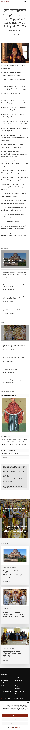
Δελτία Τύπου (14, 10)
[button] (27, 702)
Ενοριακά (18, 686)
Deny (15, 719)
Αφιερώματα (4, 680)
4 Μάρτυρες (14, 441)
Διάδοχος (3, 444)
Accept (15, 715)
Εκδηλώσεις (18, 683)
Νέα (2, 688)
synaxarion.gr (4, 457)
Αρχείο (6, 10)
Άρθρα (3, 677)
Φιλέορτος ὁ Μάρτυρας (22, 441)
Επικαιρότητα (22, 10)
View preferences (15, 723)
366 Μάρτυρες (15, 444)
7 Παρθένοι (8, 444)
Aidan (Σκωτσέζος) (22, 444)
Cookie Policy (12, 727)
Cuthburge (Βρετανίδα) (6, 446)
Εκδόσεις (3, 686)
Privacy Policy (17, 727)
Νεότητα (17, 688)
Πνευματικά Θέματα (6, 691)
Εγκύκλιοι (4, 683)
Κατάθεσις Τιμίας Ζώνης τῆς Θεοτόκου (9, 439)
